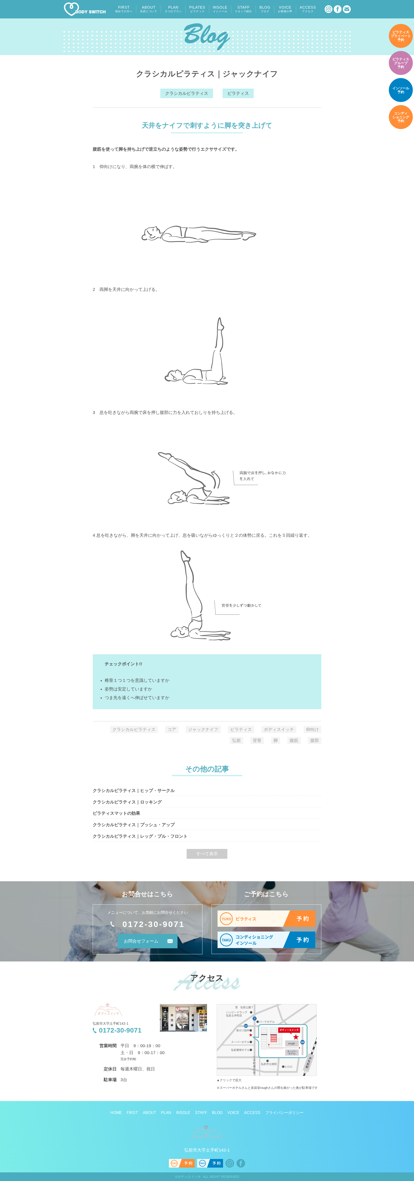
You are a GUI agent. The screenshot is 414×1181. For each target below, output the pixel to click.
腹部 (314, 740)
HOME (116, 1113)
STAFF (243, 9)
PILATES (197, 9)
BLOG (264, 9)
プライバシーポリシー (284, 1113)
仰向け (312, 729)
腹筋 (294, 740)
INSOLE (220, 9)
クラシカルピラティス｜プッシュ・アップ (134, 824)
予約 (401, 36)
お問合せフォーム (141, 941)
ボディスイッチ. (190, 1177)
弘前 (236, 740)
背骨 (257, 740)
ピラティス (238, 93)
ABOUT (148, 9)
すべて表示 (207, 853)
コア (171, 729)
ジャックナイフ (203, 729)
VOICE (285, 9)
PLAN (173, 9)
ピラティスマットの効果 (116, 813)
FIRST (123, 9)
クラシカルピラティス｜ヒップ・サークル (134, 790)
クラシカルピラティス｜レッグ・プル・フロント (140, 836)
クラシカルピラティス (186, 93)
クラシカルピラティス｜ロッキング (127, 802)
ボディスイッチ (279, 729)
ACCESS (308, 9)
